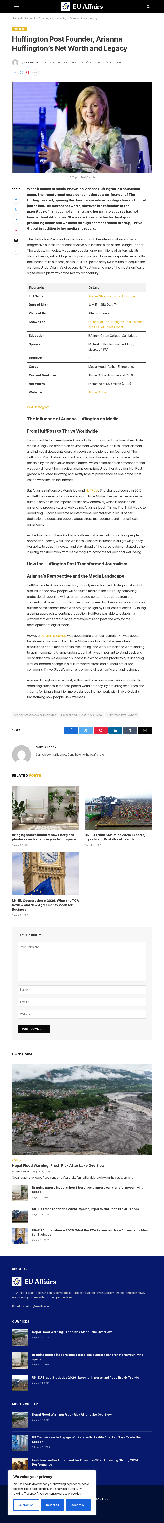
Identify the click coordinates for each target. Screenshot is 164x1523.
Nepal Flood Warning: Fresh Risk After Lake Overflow (58, 1165)
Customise (26, 1505)
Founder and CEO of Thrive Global (81, 714)
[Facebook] (16, 199)
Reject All (52, 1505)
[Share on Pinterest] (28, 72)
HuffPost (92, 490)
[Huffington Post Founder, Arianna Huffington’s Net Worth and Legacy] (82, 127)
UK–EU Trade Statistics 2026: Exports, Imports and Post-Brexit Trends (115, 837)
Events (16, 1159)
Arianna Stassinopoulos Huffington (111, 296)
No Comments (97, 62)
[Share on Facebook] (15, 72)
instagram (42, 407)
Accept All (78, 1505)
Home (15, 18)
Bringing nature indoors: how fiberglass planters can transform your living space (44, 837)
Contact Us (98, 1498)
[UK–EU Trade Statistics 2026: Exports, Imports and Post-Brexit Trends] (118, 808)
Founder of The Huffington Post (109, 322)
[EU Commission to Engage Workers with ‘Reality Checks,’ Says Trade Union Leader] (20, 1443)
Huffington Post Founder (122, 714)
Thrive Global (97, 392)
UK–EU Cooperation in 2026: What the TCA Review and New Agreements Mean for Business (45, 905)
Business (20, 29)
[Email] (16, 240)
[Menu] (16, 6)
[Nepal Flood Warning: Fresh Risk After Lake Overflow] (82, 1109)
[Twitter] (16, 210)
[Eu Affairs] (82, 6)
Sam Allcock (31, 62)
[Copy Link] (16, 250)
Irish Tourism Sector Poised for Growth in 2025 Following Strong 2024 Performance (85, 1462)
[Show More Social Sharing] (35, 72)
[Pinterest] (16, 230)
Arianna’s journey (54, 636)
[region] (52, 1492)
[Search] (148, 6)
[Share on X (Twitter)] (21, 72)
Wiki (30, 407)
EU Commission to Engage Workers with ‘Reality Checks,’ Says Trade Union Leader (88, 1439)
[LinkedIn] (16, 220)
